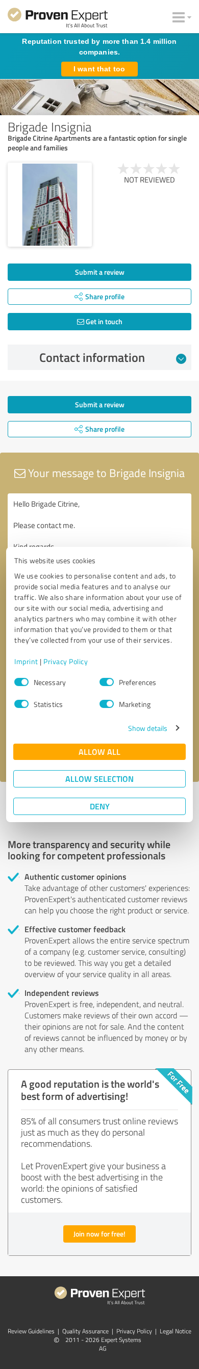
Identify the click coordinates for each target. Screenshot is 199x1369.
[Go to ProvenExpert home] (58, 19)
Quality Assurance (85, 1331)
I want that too (99, 69)
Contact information (92, 357)
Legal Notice (175, 1331)
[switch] (107, 682)
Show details (147, 728)
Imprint (26, 661)
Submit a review (100, 272)
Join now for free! (99, 1234)
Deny (100, 806)
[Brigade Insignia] (50, 205)
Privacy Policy (65, 661)
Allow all (99, 751)
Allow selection (99, 778)
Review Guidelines (31, 1331)
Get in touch (103, 321)
